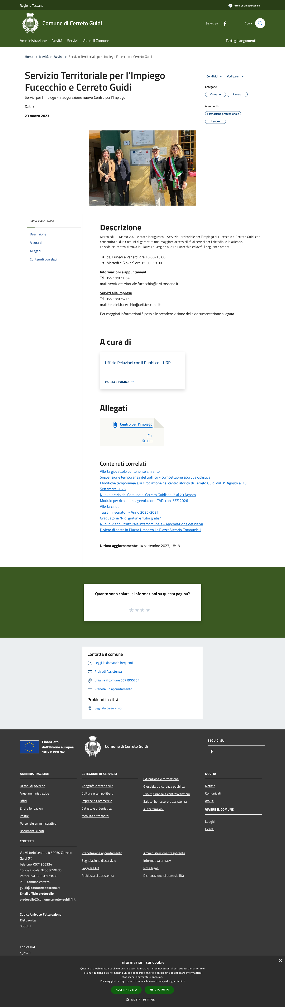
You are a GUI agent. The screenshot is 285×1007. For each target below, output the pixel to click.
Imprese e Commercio (97, 800)
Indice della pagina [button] (42, 221)
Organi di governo (32, 785)
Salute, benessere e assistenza (165, 801)
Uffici (23, 800)
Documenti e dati (32, 830)
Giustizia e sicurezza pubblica (164, 786)
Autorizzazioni (153, 808)
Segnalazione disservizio (99, 860)
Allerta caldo (110, 506)
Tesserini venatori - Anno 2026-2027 (129, 512)
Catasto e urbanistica (97, 808)
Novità (44, 56)
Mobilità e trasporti (95, 815)
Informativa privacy (157, 860)
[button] (142, 999)
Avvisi (58, 56)
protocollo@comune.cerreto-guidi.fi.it (48, 899)
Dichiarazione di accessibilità (163, 875)
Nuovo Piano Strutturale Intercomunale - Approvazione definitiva (151, 524)
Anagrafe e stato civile (97, 785)
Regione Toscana (31, 5)
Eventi (209, 828)
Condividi (213, 76)
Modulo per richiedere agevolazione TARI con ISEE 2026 (144, 500)
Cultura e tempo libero (97, 793)
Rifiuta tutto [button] (159, 989)
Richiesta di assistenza (98, 875)
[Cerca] (260, 23)
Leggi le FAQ (90, 868)
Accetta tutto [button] (126, 990)
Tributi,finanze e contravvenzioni (166, 793)
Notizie (210, 785)
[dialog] (142, 981)
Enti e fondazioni (32, 808)
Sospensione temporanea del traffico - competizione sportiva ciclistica (155, 477)
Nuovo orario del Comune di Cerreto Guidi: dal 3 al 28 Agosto (148, 495)
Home (29, 56)
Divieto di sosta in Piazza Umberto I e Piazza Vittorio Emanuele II (150, 530)
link (182, 981)
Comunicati (213, 793)
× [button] (280, 960)
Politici (24, 815)
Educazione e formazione (161, 778)
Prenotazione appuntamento (102, 852)
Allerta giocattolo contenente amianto (130, 471)
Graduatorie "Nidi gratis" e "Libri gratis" (130, 518)
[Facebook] (223, 23)
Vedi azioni (234, 76)
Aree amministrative (34, 793)
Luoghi (210, 821)
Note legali (151, 868)
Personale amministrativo (38, 823)
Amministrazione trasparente (164, 852)
